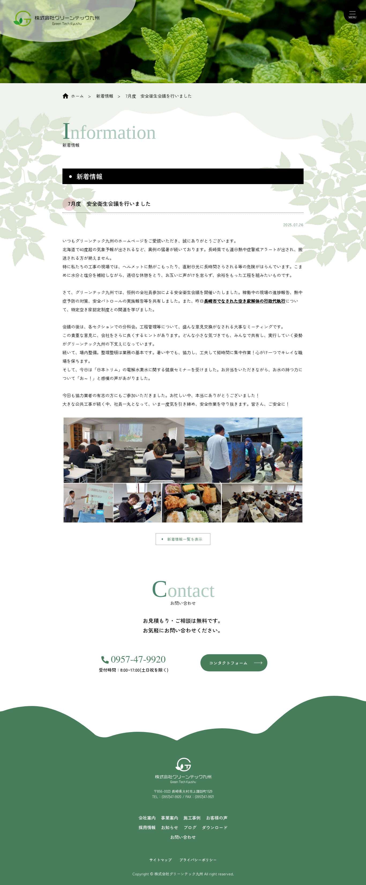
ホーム (77, 96)
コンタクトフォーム (228, 663)
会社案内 (147, 817)
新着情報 (104, 96)
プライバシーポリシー (198, 859)
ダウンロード (214, 827)
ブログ (190, 827)
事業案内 (169, 817)
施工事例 (192, 817)
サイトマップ (160, 859)
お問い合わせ (183, 837)
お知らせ (169, 827)
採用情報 (147, 827)
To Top (351, 875)
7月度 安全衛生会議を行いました (159, 96)
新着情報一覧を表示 (185, 539)
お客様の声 (216, 817)
